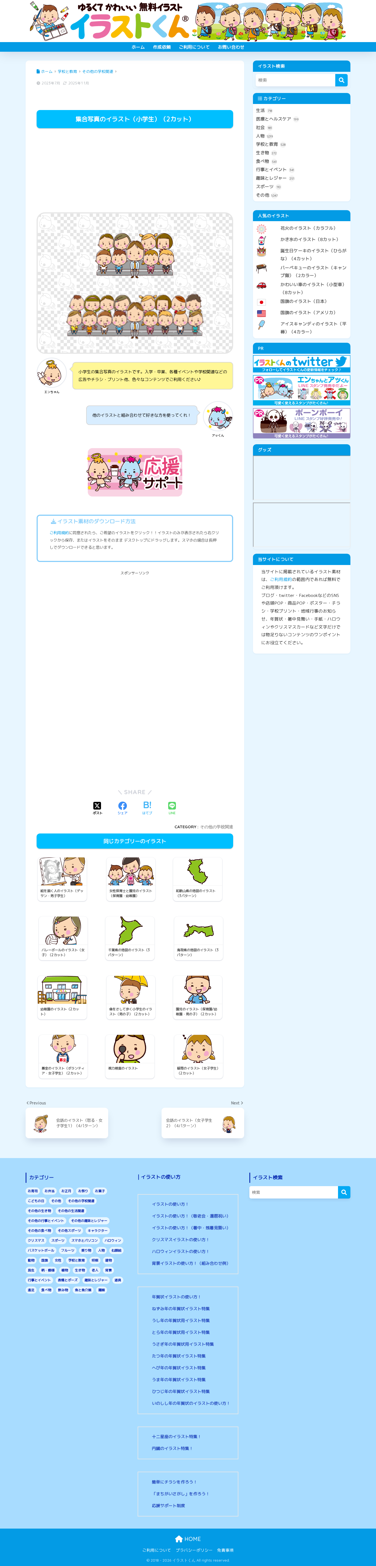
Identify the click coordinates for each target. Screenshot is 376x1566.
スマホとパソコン (84, 1240)
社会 (264, 127)
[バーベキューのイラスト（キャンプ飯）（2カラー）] (302, 263)
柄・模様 (48, 1270)
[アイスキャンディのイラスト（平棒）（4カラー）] (302, 319)
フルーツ (67, 1250)
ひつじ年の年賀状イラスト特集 (181, 1391)
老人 (95, 1270)
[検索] (341, 80)
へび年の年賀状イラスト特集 (179, 1368)
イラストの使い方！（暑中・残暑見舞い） (191, 1228)
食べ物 (266, 161)
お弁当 (50, 1191)
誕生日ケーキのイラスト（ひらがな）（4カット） (313, 255)
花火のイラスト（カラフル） (309, 228)
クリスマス (36, 1240)
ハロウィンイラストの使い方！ (181, 1251)
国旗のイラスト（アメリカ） (309, 312)
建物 (108, 1260)
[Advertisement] (135, 171)
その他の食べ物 (39, 1230)
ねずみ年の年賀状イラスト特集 (181, 1309)
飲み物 (63, 1290)
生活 (264, 110)
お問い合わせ (231, 47)
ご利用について (194, 47)
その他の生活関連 (71, 1210)
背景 (108, 1270)
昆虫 (31, 1270)
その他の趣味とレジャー (89, 1220)
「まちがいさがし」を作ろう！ (181, 1494)
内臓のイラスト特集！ (172, 1448)
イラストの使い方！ (170, 1204)
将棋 (95, 1260)
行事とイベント (275, 169)
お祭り (83, 1191)
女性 (58, 1260)
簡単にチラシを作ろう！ (174, 1482)
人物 (264, 136)
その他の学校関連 (216, 826)
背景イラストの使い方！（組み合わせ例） (191, 1263)
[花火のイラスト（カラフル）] (302, 223)
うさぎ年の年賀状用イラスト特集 (183, 1344)
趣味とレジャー (275, 178)
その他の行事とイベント (46, 1220)
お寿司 (33, 1191)
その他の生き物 (39, 1210)
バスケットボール (41, 1250)
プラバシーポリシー (194, 1550)
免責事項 (225, 1550)
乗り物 (86, 1250)
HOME (192, 1538)
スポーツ (268, 186)
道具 (118, 1280)
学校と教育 (270, 144)
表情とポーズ (68, 1280)
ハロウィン (113, 1240)
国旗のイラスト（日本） (304, 301)
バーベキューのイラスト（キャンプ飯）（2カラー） (313, 272)
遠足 (31, 1290)
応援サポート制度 (168, 1506)
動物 (31, 1260)
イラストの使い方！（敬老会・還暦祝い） (191, 1216)
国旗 (44, 1260)
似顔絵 (116, 1250)
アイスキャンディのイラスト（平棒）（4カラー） (313, 328)
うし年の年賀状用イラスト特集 (181, 1320)
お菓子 (100, 1191)
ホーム (138, 47)
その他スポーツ (69, 1230)
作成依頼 (162, 47)
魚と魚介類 (83, 1290)
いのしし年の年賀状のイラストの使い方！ (191, 1403)
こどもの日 (36, 1201)
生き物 (266, 153)
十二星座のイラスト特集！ (176, 1436)
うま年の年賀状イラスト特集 (179, 1380)
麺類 (101, 1290)
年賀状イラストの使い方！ (176, 1297)
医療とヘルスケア (277, 119)
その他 (267, 195)
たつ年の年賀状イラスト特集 (179, 1356)
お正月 (66, 1191)
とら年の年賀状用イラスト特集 (181, 1332)
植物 (64, 1270)
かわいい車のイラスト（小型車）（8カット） (313, 288)
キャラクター (98, 1230)
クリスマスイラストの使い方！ (181, 1240)
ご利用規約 (59, 533)
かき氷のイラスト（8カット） (310, 239)
